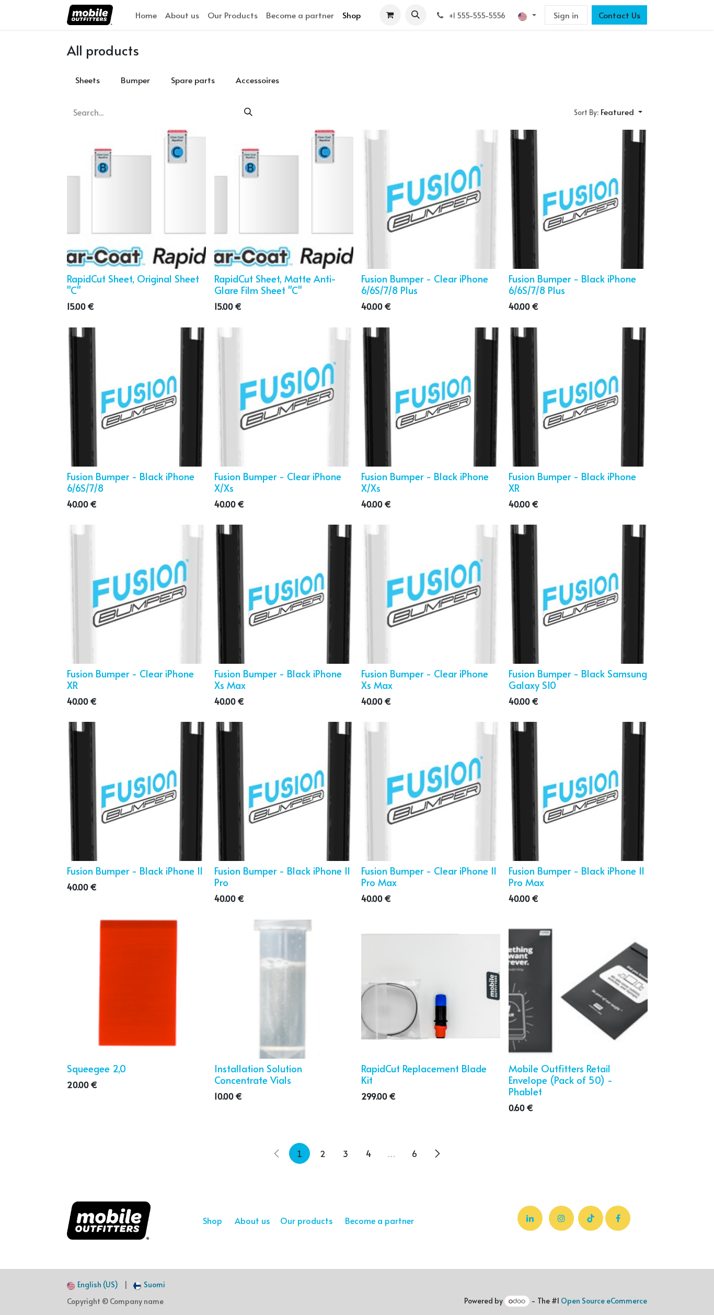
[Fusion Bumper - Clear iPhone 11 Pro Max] (430, 791)
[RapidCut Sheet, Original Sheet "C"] (136, 199)
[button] (416, 15)
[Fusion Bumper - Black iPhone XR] (578, 397)
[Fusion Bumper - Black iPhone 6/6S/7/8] (136, 397)
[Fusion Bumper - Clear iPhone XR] (136, 594)
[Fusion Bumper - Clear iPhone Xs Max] (430, 594)
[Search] (248, 111)
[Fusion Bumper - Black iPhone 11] (136, 791)
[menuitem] (146, 15)
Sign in (566, 14)
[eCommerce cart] (390, 15)
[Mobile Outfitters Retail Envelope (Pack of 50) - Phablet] (578, 989)
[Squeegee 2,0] (136, 989)
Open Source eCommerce (604, 1301)
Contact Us (619, 14)
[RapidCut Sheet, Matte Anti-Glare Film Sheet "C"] (283, 199)
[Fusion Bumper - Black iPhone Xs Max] (283, 594)
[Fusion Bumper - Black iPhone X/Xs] (430, 397)
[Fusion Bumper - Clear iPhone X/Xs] (283, 397)
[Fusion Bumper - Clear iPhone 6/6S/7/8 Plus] (430, 199)
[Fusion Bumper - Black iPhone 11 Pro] (283, 791)
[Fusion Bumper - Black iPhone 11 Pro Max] (578, 791)
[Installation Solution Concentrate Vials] (283, 989)
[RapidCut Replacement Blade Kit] (430, 989)
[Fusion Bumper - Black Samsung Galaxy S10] (578, 594)
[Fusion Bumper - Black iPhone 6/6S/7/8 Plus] (578, 199)
